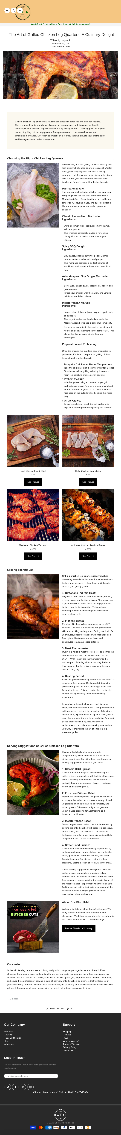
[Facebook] (15, 1087)
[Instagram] (30, 1087)
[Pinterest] (23, 1087)
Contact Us (68, 1050)
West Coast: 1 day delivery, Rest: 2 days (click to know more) (60, 24)
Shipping (67, 1031)
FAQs (65, 1038)
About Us (8, 1031)
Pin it (71, 1009)
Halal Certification (12, 1038)
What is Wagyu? (71, 1041)
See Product (33, 482)
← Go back (12, 998)
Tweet (52, 1009)
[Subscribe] (54, 1076)
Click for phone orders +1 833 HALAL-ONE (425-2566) (60, 1092)
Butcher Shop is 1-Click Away (78, 928)
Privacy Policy (70, 1047)
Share (62, 1009)
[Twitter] (8, 1087)
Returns (67, 1034)
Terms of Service (71, 1044)
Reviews (8, 1034)
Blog (6, 1041)
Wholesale (9, 1044)
